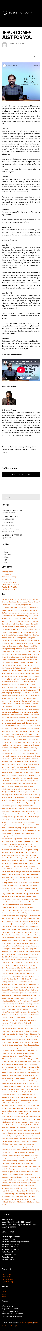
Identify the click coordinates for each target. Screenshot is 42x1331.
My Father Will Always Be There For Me (25, 839)
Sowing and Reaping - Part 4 (12, 949)
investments (14, 1158)
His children (34, 759)
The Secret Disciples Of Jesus (15, 1031)
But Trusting (18, 599)
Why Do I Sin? (33, 1097)
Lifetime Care (5, 822)
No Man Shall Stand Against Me (18, 847)
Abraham (4, 610)
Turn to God (13, 1056)
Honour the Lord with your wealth (19, 762)
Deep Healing (7, 574)
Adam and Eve (33, 613)
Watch (4, 1291)
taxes (11, 1188)
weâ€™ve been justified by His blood (12, 1196)
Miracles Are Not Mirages (32, 830)
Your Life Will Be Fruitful (23, 1128)
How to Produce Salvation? (18, 781)
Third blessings (14, 1048)
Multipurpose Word (7, 839)
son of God (12, 1183)
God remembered (28, 742)
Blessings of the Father (15, 646)
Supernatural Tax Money (13, 960)
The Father (32, 987)
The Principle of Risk (17, 1026)
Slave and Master (7, 940)
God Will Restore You (28, 734)
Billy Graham (28, 635)
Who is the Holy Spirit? (22, 1092)
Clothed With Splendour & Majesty (16, 662)
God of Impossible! (16, 742)
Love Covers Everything (14, 828)
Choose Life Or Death (31, 657)
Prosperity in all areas (18, 896)
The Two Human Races (18, 1037)
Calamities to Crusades (28, 651)
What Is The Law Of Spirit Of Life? (29, 1073)
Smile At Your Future (19, 940)
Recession (32, 902)
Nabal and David (11, 602)
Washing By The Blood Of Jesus (15, 1064)
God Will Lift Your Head (26, 729)
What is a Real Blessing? (30, 1081)
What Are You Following (26, 1070)
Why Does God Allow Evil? (9, 1100)
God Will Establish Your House (10, 726)
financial (13, 1150)
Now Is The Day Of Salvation (10, 861)
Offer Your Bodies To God (27, 861)
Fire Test (23, 698)
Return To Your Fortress (19, 918)
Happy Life (21, 753)
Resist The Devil (25, 910)
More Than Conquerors (16, 836)
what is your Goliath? (30, 1196)
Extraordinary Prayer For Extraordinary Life (14, 696)
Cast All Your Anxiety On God (18, 654)
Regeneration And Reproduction (11, 907)
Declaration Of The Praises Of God (25, 671)
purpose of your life (14, 1172)
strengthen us (6, 1185)
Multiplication (28, 836)
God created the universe (20, 740)
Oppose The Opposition (26, 863)
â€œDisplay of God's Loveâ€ (17, 1202)
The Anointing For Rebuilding (14, 968)
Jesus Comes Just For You (19, 449)
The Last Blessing (25, 1001)
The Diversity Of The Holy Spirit (27, 984)
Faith (24, 599)
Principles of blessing (17, 888)
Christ (3, 662)
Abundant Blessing (26, 610)
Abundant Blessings (14, 610)
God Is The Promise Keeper (10, 718)
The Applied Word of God (11, 584)
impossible (34, 1155)
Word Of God (16, 1103)
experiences (5, 1147)
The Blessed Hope (28, 971)
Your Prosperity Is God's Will (14, 1130)
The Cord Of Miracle (23, 979)
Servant (19, 602)
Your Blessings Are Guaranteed (26, 1119)
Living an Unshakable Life (25, 825)
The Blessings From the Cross (23, 973)
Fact (29, 696)
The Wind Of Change (12, 1039)
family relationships (16, 1147)
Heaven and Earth (15, 756)
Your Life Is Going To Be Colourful (26, 1125)
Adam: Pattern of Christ (8, 616)
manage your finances (8, 1163)
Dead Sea (11, 671)
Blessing (26, 646)
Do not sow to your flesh (27, 682)
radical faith (30, 1172)
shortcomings (29, 1180)
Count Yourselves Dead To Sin (30, 668)
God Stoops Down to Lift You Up (11, 723)
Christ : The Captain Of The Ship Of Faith (13, 660)
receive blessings (18, 1174)
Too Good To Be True (8, 1053)
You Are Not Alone (8, 589)
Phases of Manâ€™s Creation (23, 877)
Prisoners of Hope (24, 891)
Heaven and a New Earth (29, 756)
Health (7, 756)
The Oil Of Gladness (22, 1009)
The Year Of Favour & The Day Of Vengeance (25, 1042)
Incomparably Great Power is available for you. (20, 786)
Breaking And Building (8, 649)
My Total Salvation (17, 841)
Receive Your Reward (22, 902)
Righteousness (26, 924)
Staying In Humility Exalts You (25, 954)
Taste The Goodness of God (29, 962)
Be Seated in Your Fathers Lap (14, 635)
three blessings (9, 1194)
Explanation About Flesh (31, 693)
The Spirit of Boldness (30, 1034)
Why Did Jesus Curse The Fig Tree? (18, 1097)
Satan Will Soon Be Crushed (21, 935)
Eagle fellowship (7, 1282)
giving (37, 1150)
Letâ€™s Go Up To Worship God (26, 819)
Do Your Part (15, 682)
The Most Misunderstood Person (24, 1006)
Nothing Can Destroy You (17, 858)
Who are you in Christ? (8, 1092)
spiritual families (22, 1183)
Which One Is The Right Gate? (15, 1089)
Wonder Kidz (6, 1274)
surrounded (5, 1188)
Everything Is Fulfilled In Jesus (14, 693)
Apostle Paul (23, 618)
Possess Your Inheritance (15, 880)
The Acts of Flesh (22, 965)
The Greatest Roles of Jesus (15, 993)
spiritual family (32, 1183)
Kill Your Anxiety (31, 811)
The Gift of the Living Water (21, 990)
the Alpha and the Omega (21, 1188)
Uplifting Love (31, 1059)
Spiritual (25, 602)
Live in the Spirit (32, 822)
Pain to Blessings (16, 872)
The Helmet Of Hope (30, 993)
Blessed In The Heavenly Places (17, 638)
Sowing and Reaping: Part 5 (9, 951)
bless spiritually (29, 1133)
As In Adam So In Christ (12, 624)
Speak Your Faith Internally (26, 951)
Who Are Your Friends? (31, 1089)
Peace (28, 874)
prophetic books (26, 1169)
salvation (10, 1180)
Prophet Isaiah (10, 894)
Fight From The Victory (13, 698)
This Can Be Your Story (10, 587)
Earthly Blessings (12, 687)
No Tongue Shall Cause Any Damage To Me (14, 852)
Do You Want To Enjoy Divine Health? (27, 679)
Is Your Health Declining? (16, 795)
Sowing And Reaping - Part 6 (20, 943)
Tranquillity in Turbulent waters (25, 1053)
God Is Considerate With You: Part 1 (16, 709)
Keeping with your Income (17, 811)
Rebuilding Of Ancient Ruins (30, 899)
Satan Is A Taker (16, 932)
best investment (19, 1133)
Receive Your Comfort (8, 902)
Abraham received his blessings (28, 607)
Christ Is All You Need (32, 660)
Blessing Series (7, 572)
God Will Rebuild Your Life (27, 731)
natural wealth (25, 1163)
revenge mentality (28, 1177)
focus (18, 1150)
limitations (21, 1161)
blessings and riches (29, 1136)
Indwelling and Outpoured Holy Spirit (12, 789)
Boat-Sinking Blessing (8, 599)
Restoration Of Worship (20, 913)
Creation (4, 671)
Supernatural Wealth (27, 960)
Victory (30, 1062)
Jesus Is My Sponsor (27, 803)
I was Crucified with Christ (13, 784)
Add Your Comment (21, 474)
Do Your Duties (6, 682)
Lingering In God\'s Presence (19, 822)
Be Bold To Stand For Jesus (15, 632)
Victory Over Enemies (21, 1062)
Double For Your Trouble (9, 684)
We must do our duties (11, 1070)
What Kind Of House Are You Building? (13, 1075)
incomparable (6, 1158)
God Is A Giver (18, 707)
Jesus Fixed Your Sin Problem (17, 800)
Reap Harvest (16, 899)
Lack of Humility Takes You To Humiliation (20, 814)
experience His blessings (26, 1144)
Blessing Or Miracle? (27, 640)
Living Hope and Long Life (9, 825)
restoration (5, 1177)
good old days (6, 1152)
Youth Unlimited (7, 1279)
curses (23, 1141)
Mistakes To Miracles (8, 833)
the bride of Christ (27, 1191)
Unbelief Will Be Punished (25, 1056)
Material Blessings (13, 830)
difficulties (5, 1144)
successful (14, 1185)
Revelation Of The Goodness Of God (17, 921)
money (18, 1163)
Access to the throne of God (20, 613)
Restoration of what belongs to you (17, 916)
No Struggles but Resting (31, 850)
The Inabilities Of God (26, 998)
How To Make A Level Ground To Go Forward (22, 775)
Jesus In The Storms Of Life (12, 803)
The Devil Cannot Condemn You (23, 982)
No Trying (31, 852)
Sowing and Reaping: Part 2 (29, 949)
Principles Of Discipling (14, 885)
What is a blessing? (7, 1084)
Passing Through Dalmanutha (16, 874)
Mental (22, 830)
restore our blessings (16, 1177)
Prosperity (29, 896)
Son (27, 940)
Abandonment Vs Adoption (10, 607)
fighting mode (27, 1147)
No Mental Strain (33, 847)
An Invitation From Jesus (23, 616)
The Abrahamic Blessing (9, 965)
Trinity (37, 1053)
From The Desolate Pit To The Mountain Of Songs (21, 701)
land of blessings (12, 1161)
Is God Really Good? (13, 792)
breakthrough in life (7, 1139)
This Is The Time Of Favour (27, 1048)
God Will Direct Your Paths (29, 723)
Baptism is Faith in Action (9, 629)
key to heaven (23, 1158)
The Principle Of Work (16, 1023)
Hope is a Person (16, 764)
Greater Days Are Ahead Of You (18, 748)
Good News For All (28, 745)
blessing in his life (17, 1136)
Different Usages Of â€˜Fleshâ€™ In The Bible (20, 673)
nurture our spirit (23, 1166)
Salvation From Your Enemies (20, 927)
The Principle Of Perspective (17, 1020)
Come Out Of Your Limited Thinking (26, 665)
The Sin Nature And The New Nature (12, 1034)
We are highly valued (21, 1067)
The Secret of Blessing (31, 1031)
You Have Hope (33, 602)
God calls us (7, 740)
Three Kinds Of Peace (33, 1050)
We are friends (9, 1067)
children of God (27, 1139)
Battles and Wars (28, 629)
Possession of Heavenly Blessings (18, 883)
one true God (33, 1166)
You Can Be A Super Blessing (17, 1106)
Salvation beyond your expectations (22, 929)
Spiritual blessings (10, 954)
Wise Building (7, 1103)
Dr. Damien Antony (23, 684)
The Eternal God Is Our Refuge (19, 987)
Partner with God (27, 872)
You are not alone (31, 1117)
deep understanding (32, 1141)
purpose (23, 1172)
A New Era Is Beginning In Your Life (21, 605)
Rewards (18, 924)
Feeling (29, 599)
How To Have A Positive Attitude (23, 773)
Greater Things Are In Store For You (21, 751)
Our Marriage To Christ (21, 866)
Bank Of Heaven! (25, 624)
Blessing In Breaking (14, 640)
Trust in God (5, 1056)
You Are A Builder (27, 1103)
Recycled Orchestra (25, 905)
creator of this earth (14, 1141)
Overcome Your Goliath (23, 869)
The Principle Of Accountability (17, 1017)
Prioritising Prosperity (30, 888)
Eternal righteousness (15, 690)
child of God (18, 1139)
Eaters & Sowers (23, 687)
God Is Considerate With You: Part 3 (22, 712)
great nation (15, 1152)
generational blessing (27, 1150)
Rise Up (8, 927)
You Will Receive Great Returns (16, 1117)
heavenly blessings (14, 1155)
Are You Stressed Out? (13, 621)
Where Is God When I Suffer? (17, 1086)
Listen (4, 1294)
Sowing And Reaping (9, 582)
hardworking (23, 1152)
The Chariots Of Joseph (28, 976)
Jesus (7, 811)
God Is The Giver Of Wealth (31, 715)
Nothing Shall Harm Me (32, 858)
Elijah (30, 687)
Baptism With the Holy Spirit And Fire (24, 627)
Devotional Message (17, 447)
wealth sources (30, 1194)
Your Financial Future (27, 1122)
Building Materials (7, 651)
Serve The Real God (32, 938)
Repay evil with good (14, 910)
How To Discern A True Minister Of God (18, 770)
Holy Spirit (5, 762)
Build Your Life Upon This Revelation (26, 649)
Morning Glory (30, 447)
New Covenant (12, 844)
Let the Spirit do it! (10, 819)
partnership (16, 1169)
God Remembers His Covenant (15, 720)
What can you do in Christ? (21, 1078)
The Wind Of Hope (24, 1039)
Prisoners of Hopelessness (9, 891)
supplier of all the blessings (26, 1185)
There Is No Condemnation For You (12, 1045)
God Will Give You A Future (28, 726)
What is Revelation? (16, 1081)
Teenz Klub (6, 1277)
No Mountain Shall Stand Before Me (12, 850)
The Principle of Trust (30, 1026)
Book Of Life (33, 646)
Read (3, 1296)
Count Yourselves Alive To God (11, 668)
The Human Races (13, 998)
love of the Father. (31, 1161)
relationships (28, 1174)
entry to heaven (13, 1144)
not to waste (13, 1166)
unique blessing (20, 1194)
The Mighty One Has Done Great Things (20, 1004)
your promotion (18, 1199)
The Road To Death (22, 1028)
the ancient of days (15, 1191)
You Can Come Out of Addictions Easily (20, 1108)
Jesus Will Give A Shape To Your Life (19, 808)
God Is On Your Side (16, 715)
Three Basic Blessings (19, 1050)
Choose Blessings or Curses (15, 657)
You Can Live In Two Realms (23, 1111)
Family (37, 696)
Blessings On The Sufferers (23, 643)
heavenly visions (25, 1155)
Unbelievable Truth (19, 1059)
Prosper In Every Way (22, 894)
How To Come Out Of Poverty (10, 767)
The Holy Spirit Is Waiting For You (22, 995)
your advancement (7, 1199)
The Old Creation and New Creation (25, 1012)
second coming (18, 1180)
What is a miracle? (19, 1084)
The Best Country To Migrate (13, 971)
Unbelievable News (7, 1059)
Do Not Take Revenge (25, 676)
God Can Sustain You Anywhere (21, 704)
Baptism (19, 629)
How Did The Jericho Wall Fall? (31, 764)
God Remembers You (31, 720)
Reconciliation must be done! (10, 905)
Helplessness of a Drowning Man (20, 759)
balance (10, 1133)
